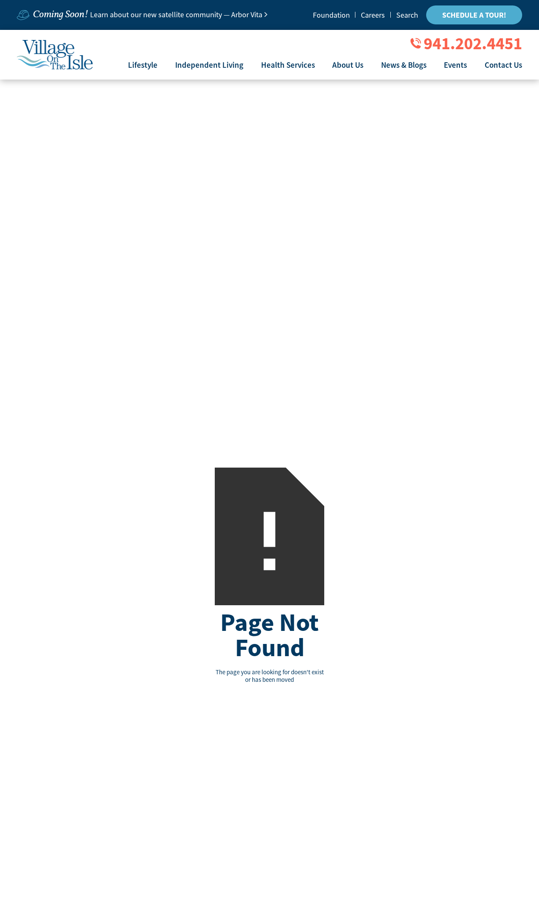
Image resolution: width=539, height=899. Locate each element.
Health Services (288, 65)
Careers (373, 15)
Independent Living (209, 65)
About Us (347, 65)
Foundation (331, 15)
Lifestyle (142, 65)
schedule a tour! (474, 15)
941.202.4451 (473, 43)
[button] (142, 64)
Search (407, 15)
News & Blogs (404, 65)
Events (455, 65)
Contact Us (503, 65)
